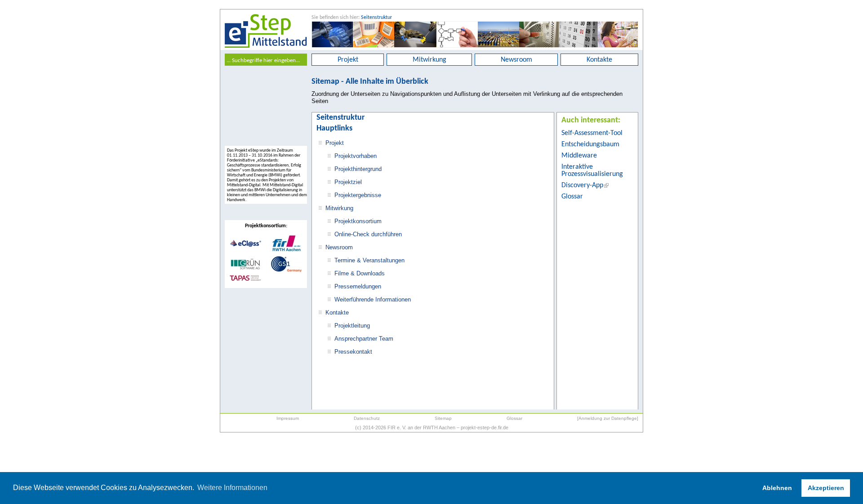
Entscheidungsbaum (590, 144)
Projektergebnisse (357, 195)
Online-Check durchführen (368, 234)
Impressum (287, 418)
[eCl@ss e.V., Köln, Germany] (245, 245)
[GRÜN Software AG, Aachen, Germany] (245, 268)
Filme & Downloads (359, 273)
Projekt (348, 59)
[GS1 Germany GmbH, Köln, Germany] (286, 271)
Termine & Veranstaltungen (369, 260)
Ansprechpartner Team (363, 338)
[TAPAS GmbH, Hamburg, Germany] (245, 279)
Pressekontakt (353, 351)
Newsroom (516, 59)
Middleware (579, 155)
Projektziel (348, 182)
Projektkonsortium (358, 221)
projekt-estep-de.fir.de (484, 427)
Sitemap (443, 418)
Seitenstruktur (376, 17)
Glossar (572, 196)
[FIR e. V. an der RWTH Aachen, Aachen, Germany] (286, 251)
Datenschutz (367, 418)
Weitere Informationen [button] (232, 487)
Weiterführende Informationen (372, 299)
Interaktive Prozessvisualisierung (592, 170)
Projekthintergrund (358, 169)
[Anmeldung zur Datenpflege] (607, 418)
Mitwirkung (429, 59)
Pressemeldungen (357, 286)
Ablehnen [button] (777, 487)
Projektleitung (352, 325)
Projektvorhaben (355, 156)
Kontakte (599, 59)
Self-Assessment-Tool (592, 133)
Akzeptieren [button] (826, 487)
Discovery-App (582, 185)
